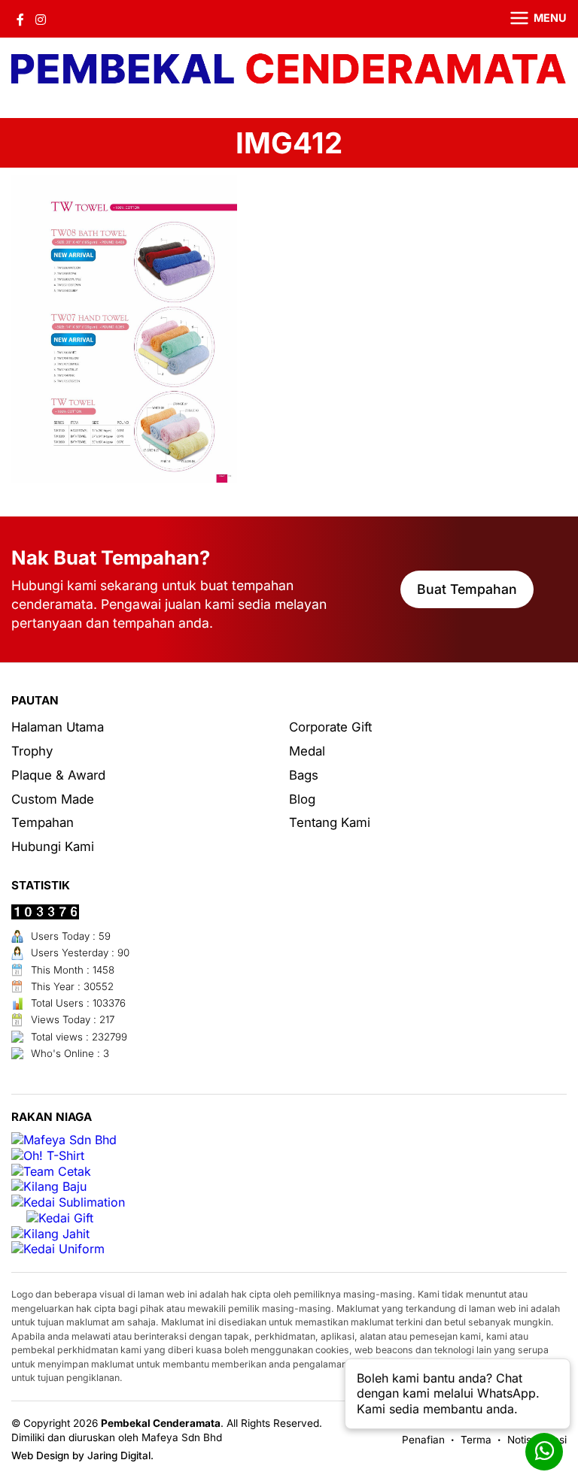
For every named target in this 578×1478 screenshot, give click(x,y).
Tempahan (42, 822)
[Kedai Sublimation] (68, 1202)
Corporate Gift (330, 726)
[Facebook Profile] (20, 19)
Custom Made (52, 799)
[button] (529, 19)
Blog (302, 799)
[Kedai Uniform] (58, 1249)
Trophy (32, 751)
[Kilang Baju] (49, 1187)
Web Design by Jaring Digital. (82, 1455)
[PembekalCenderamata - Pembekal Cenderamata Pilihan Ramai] (289, 70)
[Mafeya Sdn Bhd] (64, 1140)
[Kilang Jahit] (50, 1234)
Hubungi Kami (52, 846)
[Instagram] (41, 19)
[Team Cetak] (51, 1172)
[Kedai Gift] (59, 1218)
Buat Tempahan (467, 589)
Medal (307, 751)
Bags (303, 775)
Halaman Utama (57, 726)
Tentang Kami (329, 822)
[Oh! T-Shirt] (47, 1156)
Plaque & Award (58, 775)
